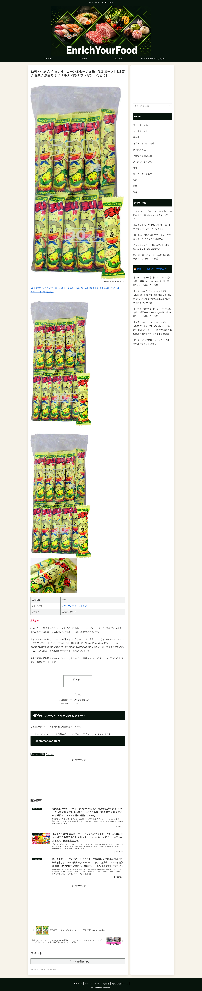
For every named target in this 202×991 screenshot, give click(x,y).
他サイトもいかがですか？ (151, 269)
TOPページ (78, 984)
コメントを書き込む (78, 961)
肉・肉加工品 (139, 149)
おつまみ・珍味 (140, 131)
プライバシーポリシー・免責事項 (97, 984)
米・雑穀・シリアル (142, 162)
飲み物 (136, 137)
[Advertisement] (78, 778)
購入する (35, 620)
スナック (51, 754)
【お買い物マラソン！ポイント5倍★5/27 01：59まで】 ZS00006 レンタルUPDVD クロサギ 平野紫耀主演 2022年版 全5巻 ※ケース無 (152, 297)
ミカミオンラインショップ (74, 606)
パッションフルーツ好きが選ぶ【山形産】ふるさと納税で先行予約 (151, 247)
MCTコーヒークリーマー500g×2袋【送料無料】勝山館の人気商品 (151, 257)
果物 (135, 180)
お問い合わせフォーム (120, 984)
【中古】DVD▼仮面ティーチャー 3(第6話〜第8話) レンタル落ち (152, 342)
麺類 (135, 168)
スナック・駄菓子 (38, 754)
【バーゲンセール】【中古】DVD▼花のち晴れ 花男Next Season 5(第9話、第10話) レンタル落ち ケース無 (152, 312)
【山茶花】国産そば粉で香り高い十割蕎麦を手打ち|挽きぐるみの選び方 (152, 237)
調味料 (136, 192)
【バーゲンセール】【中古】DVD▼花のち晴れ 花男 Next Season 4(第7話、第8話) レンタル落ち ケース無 (152, 281)
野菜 (135, 186)
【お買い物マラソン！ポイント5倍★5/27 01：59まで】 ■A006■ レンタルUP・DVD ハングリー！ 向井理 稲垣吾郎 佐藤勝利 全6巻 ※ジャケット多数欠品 (152, 328)
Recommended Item (69, 703)
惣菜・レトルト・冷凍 (143, 143)
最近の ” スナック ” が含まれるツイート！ (78, 700)
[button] (170, 106)
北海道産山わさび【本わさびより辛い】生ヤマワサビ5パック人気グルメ (152, 227)
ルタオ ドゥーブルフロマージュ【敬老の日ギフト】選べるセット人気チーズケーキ (152, 215)
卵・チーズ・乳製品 (142, 174)
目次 (75, 679)
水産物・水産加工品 (142, 156)
